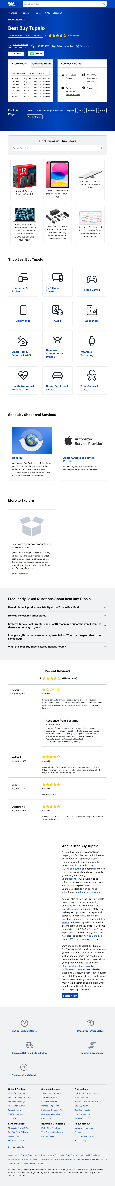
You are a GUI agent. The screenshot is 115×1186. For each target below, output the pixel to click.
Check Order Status (16, 1093)
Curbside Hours (41, 63)
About (102, 110)
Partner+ (78, 1118)
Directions (16, 53)
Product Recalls (14, 1110)
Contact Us (46, 1118)
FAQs (81, 110)
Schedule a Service (49, 1101)
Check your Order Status (90, 1030)
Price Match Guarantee (24, 1074)
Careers (78, 1132)
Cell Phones (23, 320)
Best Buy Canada (16, 1147)
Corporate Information (84, 1128)
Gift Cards (12, 1118)
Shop (30, 110)
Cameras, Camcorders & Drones (54, 353)
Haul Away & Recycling (50, 1114)
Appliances (92, 320)
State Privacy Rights (74, 1155)
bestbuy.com (70, 995)
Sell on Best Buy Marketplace (87, 1093)
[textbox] (32, 469)
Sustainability (80, 1140)
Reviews (91, 110)
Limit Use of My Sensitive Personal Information (60, 1159)
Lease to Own (13, 1136)
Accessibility (13, 1155)
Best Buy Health (81, 1106)
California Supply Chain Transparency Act (25, 1163)
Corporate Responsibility (85, 1136)
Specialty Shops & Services (50, 110)
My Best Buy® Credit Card (18, 1128)
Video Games (92, 289)
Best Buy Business (82, 1114)
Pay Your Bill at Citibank (18, 1132)
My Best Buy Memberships (52, 1128)
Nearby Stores (34, 117)
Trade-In (17, 457)
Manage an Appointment (51, 1106)
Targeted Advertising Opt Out (94, 1159)
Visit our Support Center (24, 1030)
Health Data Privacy (93, 1155)
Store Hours (19, 63)
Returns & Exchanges (92, 1053)
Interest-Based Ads (56, 1155)
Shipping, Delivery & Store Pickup (29, 1053)
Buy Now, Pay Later (16, 1140)
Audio (57, 320)
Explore (70, 110)
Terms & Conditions (29, 1155)
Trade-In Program (15, 1114)
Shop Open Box (20, 573)
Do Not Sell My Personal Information (23, 1159)
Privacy (42, 1155)
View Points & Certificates (52, 1132)
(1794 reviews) (73, 35)
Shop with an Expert (49, 1097)
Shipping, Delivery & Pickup (19, 1097)
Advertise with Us (82, 1097)
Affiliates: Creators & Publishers (88, 1101)
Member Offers (47, 1136)
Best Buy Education (83, 1110)
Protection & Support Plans (52, 1110)
